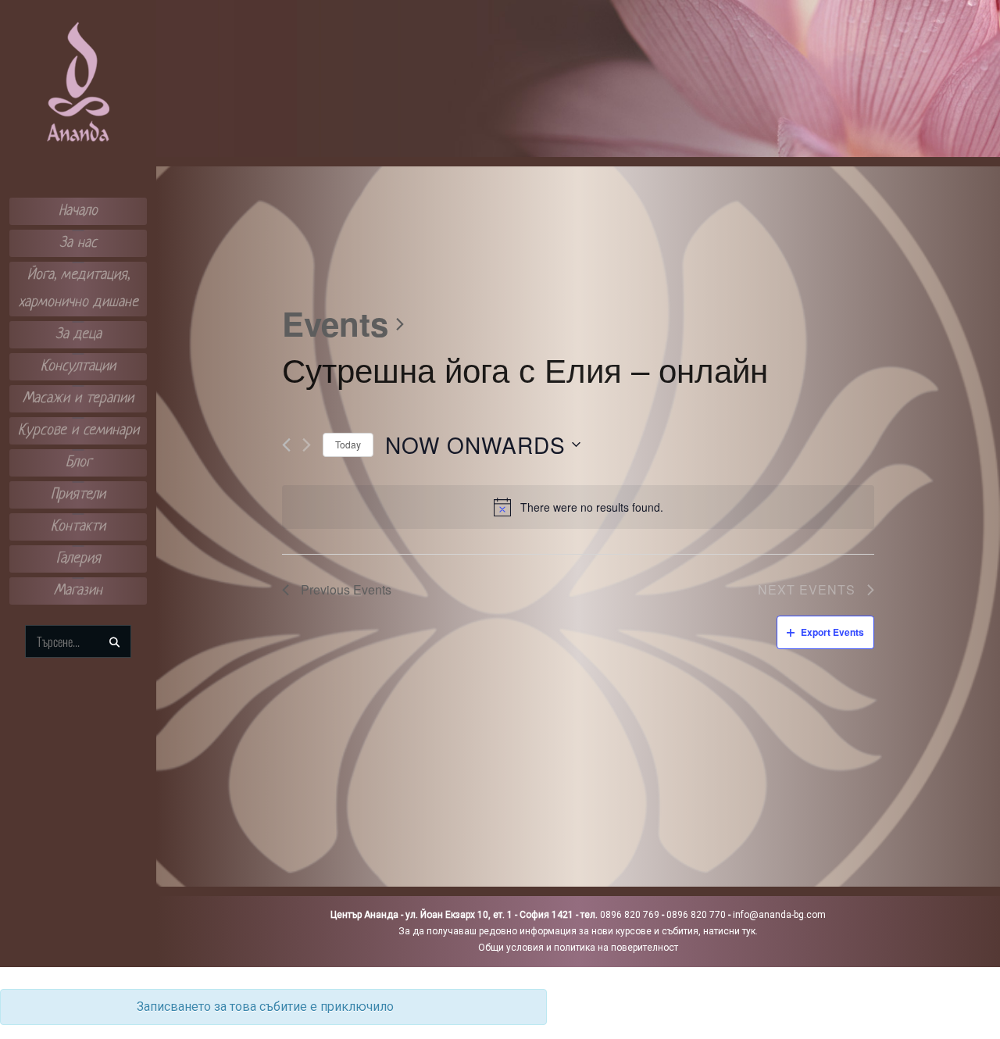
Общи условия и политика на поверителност (578, 947)
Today (348, 444)
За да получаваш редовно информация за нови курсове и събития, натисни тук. (578, 931)
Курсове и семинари (78, 431)
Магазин (78, 591)
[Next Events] (306, 444)
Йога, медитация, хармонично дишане (78, 289)
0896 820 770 (696, 914)
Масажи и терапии (78, 399)
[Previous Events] (286, 444)
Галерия (78, 559)
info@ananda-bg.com (779, 914)
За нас (78, 243)
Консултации (78, 367)
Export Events (832, 632)
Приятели (78, 495)
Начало (78, 211)
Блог (78, 463)
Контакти (78, 527)
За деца (78, 335)
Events (335, 324)
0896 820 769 (629, 914)
